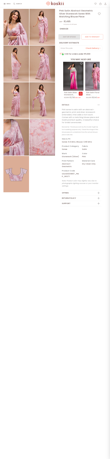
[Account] (105, 4)
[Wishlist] (95, 4)
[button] (81, 94)
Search (19, 4)
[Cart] (100, 4)
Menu (9, 4)
